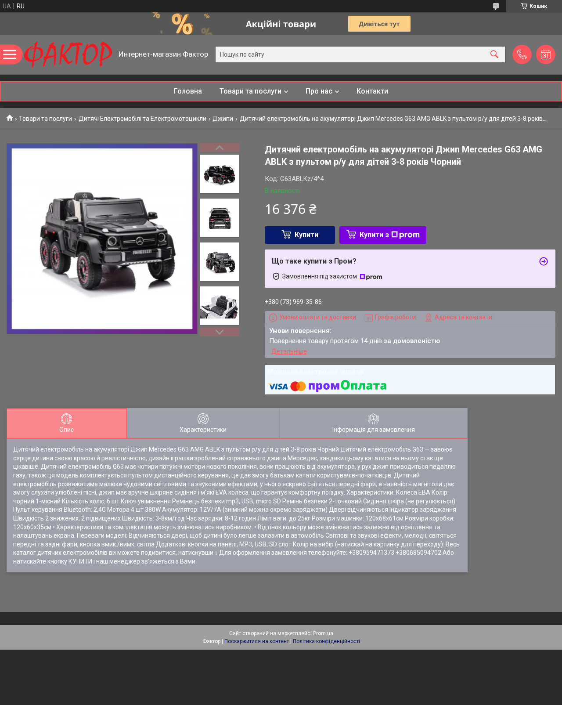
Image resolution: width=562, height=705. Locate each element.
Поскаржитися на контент (256, 641)
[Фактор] (68, 55)
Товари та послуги (250, 91)
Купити (306, 235)
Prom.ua (323, 633)
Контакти (372, 91)
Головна (188, 91)
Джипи (223, 118)
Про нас (319, 91)
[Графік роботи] (545, 54)
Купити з (374, 235)
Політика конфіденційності (326, 641)
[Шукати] (494, 55)
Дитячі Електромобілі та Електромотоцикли (142, 118)
